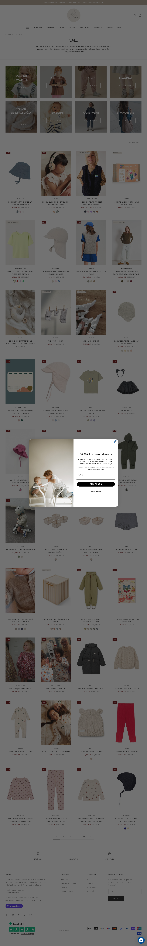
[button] (141, 940)
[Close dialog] (115, 441)
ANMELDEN (96, 484)
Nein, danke (96, 491)
